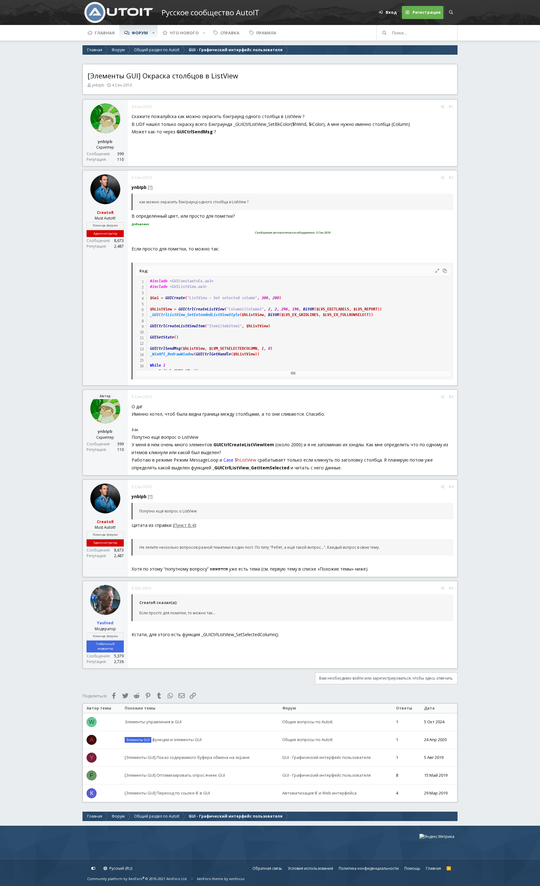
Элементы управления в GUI (153, 722)
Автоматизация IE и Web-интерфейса (319, 793)
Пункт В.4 (184, 525)
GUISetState (162, 337)
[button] (153, 33)
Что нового (184, 33)
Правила (266, 33)
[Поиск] (451, 12)
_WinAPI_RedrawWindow (172, 354)
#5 (451, 588)
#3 (451, 396)
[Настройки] (93, 868)
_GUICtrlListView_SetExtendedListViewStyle (195, 315)
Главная (105, 33)
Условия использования (310, 868)
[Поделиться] (443, 107)
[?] (150, 187)
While (155, 365)
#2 (451, 177)
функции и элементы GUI (164, 739)
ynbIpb (98, 85)
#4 (451, 486)
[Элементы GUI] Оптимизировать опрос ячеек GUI (175, 775)
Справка (229, 33)
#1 (451, 106)
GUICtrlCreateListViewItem (177, 326)
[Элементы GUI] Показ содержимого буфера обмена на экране (187, 757)
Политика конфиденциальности (369, 868)
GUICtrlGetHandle (213, 354)
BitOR (308, 309)
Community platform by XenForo (137, 878)
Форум (140, 33)
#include (159, 281)
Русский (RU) (120, 868)
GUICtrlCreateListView (201, 309)
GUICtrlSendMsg (165, 348)
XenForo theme (210, 878)
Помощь (412, 868)
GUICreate (175, 298)
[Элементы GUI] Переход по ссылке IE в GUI (167, 793)
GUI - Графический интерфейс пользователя (326, 757)
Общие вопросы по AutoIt (307, 722)
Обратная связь (267, 868)
